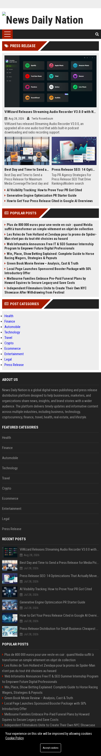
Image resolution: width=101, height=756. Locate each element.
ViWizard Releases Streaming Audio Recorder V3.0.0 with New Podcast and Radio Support (50, 112)
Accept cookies (50, 747)
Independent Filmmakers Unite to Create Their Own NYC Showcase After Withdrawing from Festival (45, 290)
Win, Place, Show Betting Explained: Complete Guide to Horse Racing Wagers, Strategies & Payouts (49, 256)
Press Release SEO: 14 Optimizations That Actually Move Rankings (74, 169)
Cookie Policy (14, 738)
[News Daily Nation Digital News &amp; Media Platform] (50, 19)
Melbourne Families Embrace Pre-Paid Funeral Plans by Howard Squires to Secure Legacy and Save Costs (45, 281)
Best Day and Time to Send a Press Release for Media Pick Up (26, 169)
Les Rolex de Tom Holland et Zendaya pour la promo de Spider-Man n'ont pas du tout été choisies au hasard (50, 237)
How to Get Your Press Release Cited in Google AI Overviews (50, 201)
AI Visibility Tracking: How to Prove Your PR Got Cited (44, 190)
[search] (97, 34)
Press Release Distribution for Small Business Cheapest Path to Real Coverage (59, 629)
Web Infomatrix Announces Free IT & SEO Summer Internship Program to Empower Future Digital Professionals (48, 246)
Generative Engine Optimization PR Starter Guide (42, 195)
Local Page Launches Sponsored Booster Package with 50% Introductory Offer (47, 271)
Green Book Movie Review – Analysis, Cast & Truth (42, 263)
